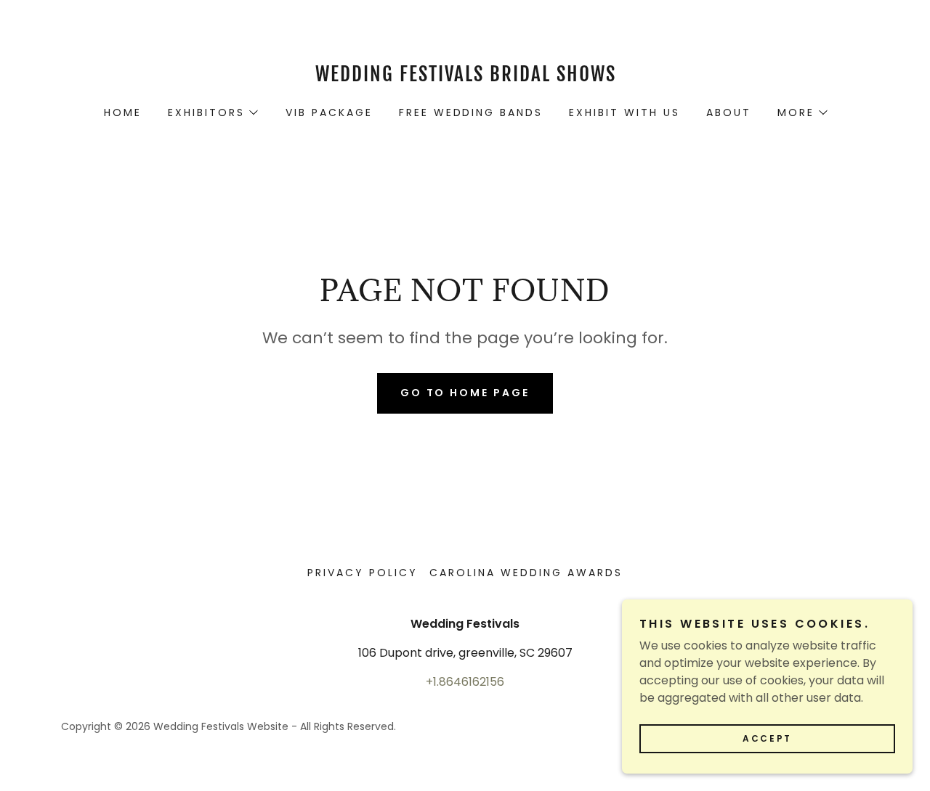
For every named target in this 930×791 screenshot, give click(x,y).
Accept (767, 738)
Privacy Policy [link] (362, 572)
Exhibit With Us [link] (624, 112)
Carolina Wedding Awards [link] (526, 572)
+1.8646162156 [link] (465, 681)
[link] (465, 77)
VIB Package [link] (329, 112)
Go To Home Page (465, 392)
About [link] (728, 112)
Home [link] (123, 112)
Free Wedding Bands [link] (471, 112)
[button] (212, 112)
